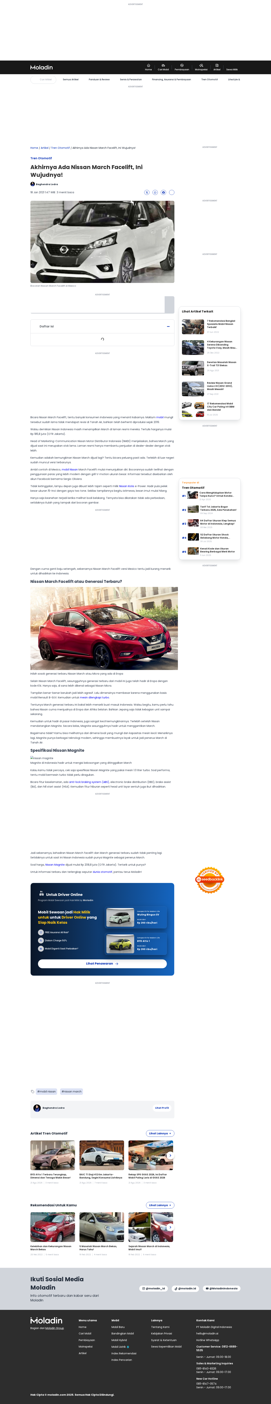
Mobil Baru (118, 1327)
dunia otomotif (102, 872)
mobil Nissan (70, 469)
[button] (147, 192)
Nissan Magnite (55, 865)
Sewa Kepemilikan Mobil (166, 1346)
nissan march (72, 1091)
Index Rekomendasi (124, 1353)
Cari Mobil (85, 1333)
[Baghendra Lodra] (37, 1108)
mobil (160, 417)
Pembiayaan (87, 1340)
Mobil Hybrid (119, 1340)
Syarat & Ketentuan (164, 1340)
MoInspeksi (86, 1346)
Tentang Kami (160, 1327)
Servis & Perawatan (131, 79)
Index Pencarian (122, 1360)
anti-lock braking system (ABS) (89, 782)
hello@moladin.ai (207, 1333)
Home (34, 148)
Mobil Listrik (119, 1347)
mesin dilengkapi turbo (94, 697)
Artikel (44, 148)
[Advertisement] (135, 32)
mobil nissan (48, 1091)
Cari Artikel (46, 79)
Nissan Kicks (126, 486)
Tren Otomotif (209, 79)
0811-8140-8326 (206, 1368)
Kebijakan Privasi (161, 1333)
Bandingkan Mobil (123, 1333)
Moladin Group (54, 1328)
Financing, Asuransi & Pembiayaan (171, 79)
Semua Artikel (71, 79)
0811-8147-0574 (206, 1384)
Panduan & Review (99, 79)
